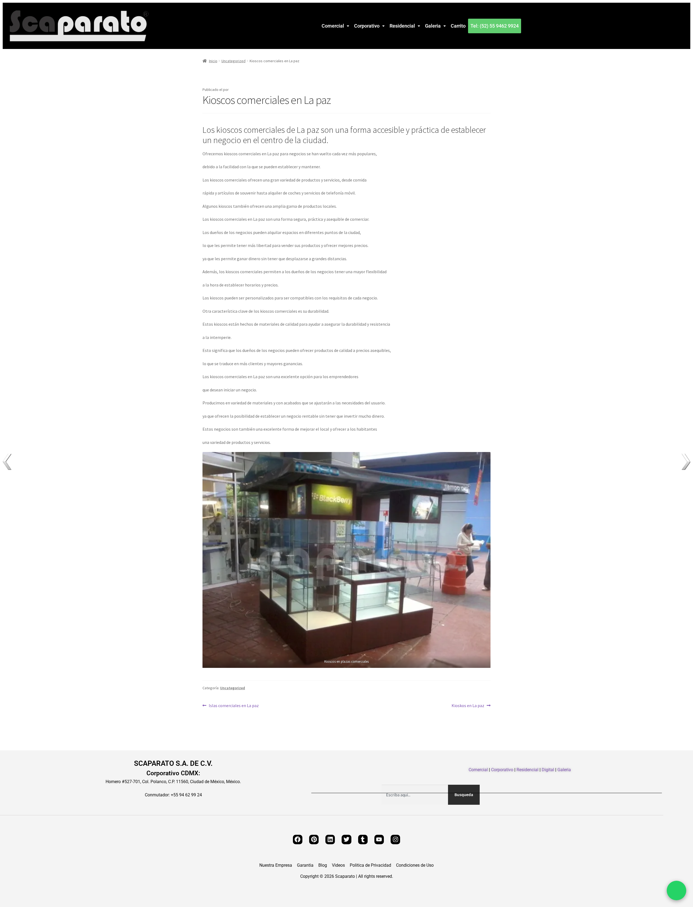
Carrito (458, 26)
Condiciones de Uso (415, 865)
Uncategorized (233, 60)
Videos (338, 865)
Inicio (213, 60)
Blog (322, 865)
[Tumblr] (363, 839)
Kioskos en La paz (468, 705)
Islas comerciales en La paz (233, 705)
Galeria (433, 26)
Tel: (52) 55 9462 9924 (494, 26)
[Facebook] (297, 839)
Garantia (305, 865)
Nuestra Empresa (275, 865)
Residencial (402, 26)
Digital (548, 769)
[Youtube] (379, 839)
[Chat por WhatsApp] (676, 890)
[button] (335, 26)
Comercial (333, 26)
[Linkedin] (330, 839)
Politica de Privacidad (370, 865)
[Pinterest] (314, 839)
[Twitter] (346, 839)
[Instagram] (395, 839)
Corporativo (367, 26)
